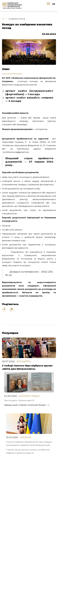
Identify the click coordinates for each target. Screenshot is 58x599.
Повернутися (17, 19)
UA (53, 4)
